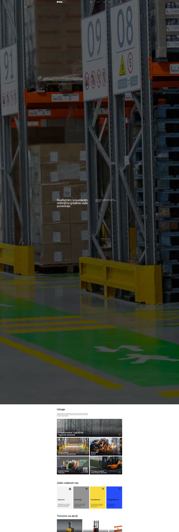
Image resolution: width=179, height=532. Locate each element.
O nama (104, 1)
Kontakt (110, 1)
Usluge (91, 1)
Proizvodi (97, 1)
